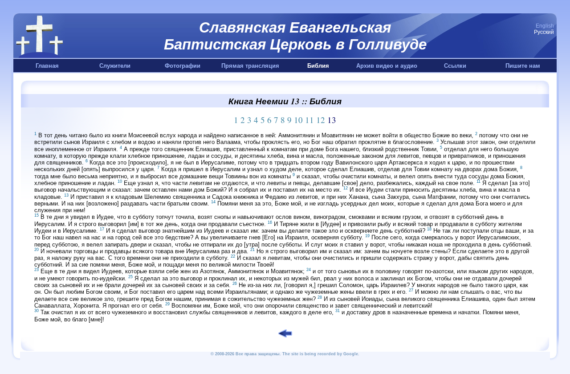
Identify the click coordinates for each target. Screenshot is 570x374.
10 (298, 119)
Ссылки (455, 65)
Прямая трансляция (250, 65)
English (545, 26)
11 (309, 119)
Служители (114, 65)
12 (320, 119)
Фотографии (182, 65)
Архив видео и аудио (386, 65)
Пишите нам (522, 65)
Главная (47, 65)
